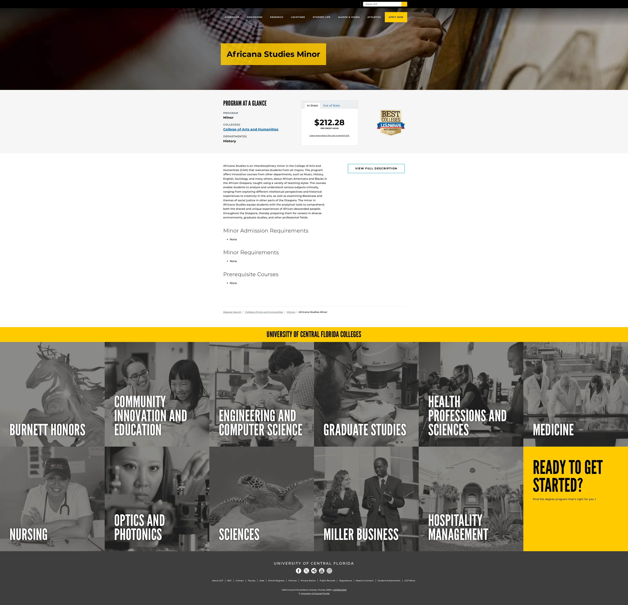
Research (276, 17)
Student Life (321, 17)
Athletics (374, 17)
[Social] (314, 570)
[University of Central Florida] (247, 4)
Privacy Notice (308, 580)
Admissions (254, 17)
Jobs (262, 580)
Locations (298, 17)
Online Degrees (276, 580)
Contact (240, 580)
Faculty (251, 580)
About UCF (217, 580)
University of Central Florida (314, 563)
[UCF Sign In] (348, 4)
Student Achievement (389, 580)
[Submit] (404, 4)
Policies (292, 580)
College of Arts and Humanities (250, 129)
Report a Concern (365, 580)
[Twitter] (306, 570)
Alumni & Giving (349, 17)
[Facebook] (298, 570)
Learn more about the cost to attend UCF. (330, 135)
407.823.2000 (340, 590)
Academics (232, 17)
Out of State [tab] (331, 106)
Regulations (345, 580)
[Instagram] (329, 570)
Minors (290, 312)
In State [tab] (312, 106)
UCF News (409, 580)
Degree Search (232, 312)
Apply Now (396, 17)
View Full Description (376, 168)
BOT (229, 580)
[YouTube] (321, 570)
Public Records (327, 580)
